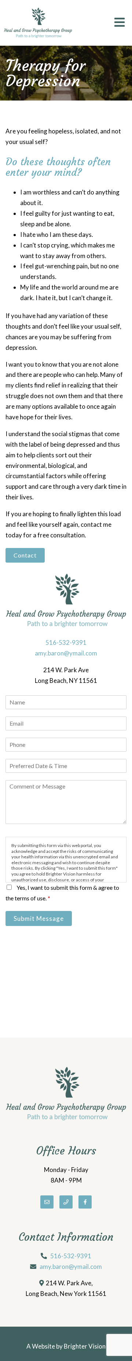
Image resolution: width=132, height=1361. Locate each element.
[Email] (47, 1202)
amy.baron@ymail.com (66, 653)
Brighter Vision (85, 1346)
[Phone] (66, 1202)
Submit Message (39, 918)
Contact (25, 555)
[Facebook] (85, 1202)
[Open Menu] (119, 22)
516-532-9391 (66, 642)
